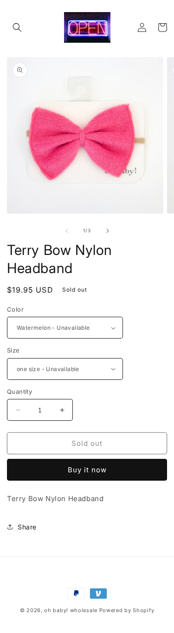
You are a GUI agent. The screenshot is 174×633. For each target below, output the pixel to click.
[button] (17, 27)
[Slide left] (67, 231)
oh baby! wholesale (70, 610)
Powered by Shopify (127, 610)
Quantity (19, 391)
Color (15, 309)
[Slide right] (107, 231)
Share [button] (27, 527)
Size (13, 350)
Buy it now (87, 469)
